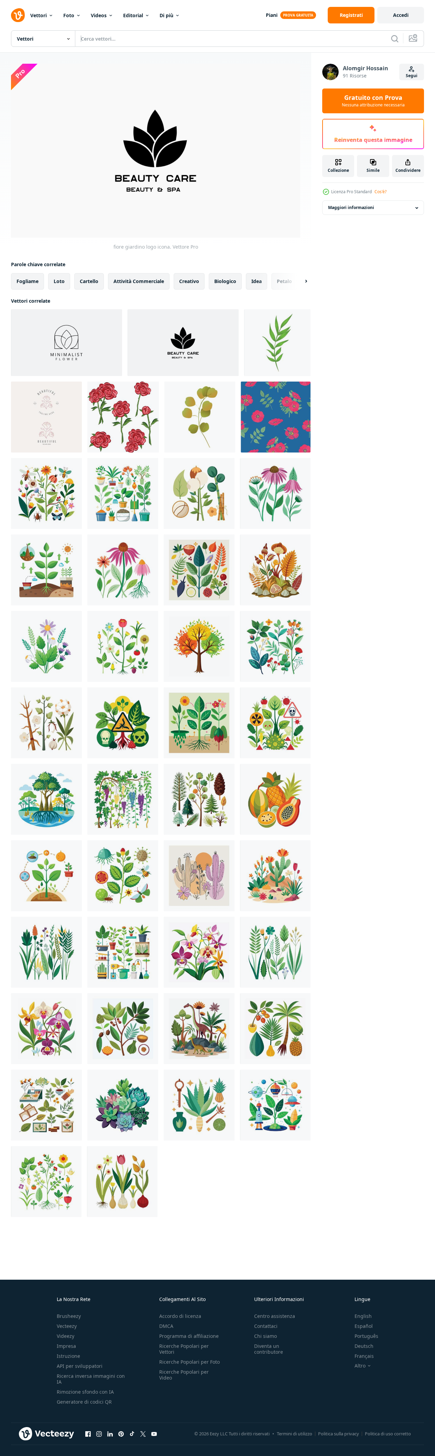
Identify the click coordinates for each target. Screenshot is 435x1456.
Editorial (133, 15)
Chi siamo (265, 1336)
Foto (68, 15)
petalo (284, 281)
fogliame (28, 281)
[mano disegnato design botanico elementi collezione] (46, 493)
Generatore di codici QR (84, 1401)
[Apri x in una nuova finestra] (143, 1434)
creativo (189, 281)
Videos (99, 15)
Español (364, 1326)
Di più (166, 15)
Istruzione (68, 1356)
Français (364, 1356)
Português (366, 1336)
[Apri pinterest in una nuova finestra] (121, 1434)
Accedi (401, 15)
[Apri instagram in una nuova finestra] (99, 1434)
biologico (225, 281)
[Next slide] (300, 281)
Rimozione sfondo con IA (85, 1392)
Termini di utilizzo (294, 1434)
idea (256, 281)
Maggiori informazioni (351, 208)
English (363, 1316)
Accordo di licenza (180, 1316)
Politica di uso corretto (388, 1434)
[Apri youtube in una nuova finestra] (154, 1434)
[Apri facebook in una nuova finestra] (88, 1434)
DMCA (166, 1326)
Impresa (66, 1346)
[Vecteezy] (18, 15)
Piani (272, 15)
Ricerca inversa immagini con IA (91, 1379)
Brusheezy (69, 1316)
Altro (360, 1366)
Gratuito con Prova (373, 101)
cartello (89, 281)
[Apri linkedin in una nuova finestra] (110, 1434)
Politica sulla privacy (338, 1434)
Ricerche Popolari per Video (184, 1375)
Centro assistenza (274, 1316)
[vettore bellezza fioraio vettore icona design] (277, 342)
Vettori (38, 15)
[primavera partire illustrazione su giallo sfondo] (199, 417)
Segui (411, 76)
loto (59, 281)
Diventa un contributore (268, 1349)
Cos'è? (380, 192)
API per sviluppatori (79, 1366)
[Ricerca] (395, 38)
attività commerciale (138, 281)
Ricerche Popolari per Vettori (184, 1349)
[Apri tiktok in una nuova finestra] (132, 1434)
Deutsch (364, 1346)
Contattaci (266, 1326)
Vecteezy (67, 1326)
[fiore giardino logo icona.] (66, 342)
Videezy (65, 1336)
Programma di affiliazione (189, 1336)
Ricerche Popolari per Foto (189, 1362)
